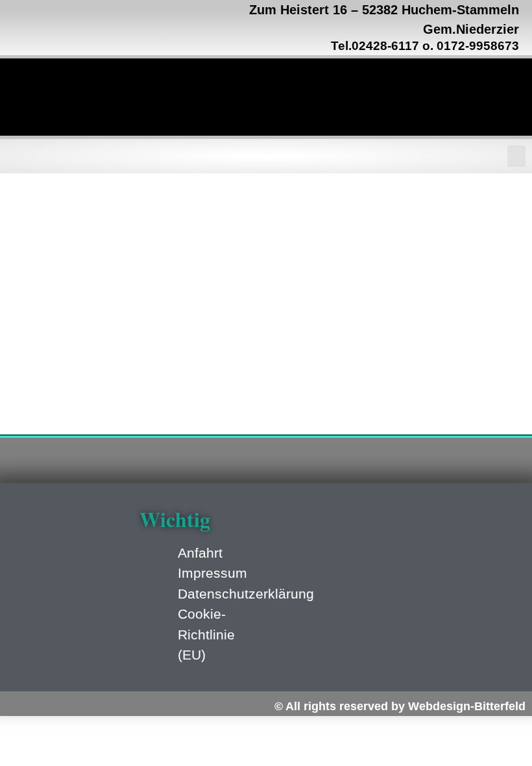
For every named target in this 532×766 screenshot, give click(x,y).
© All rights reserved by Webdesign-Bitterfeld (400, 706)
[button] (516, 156)
